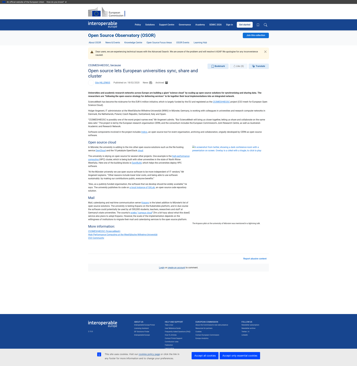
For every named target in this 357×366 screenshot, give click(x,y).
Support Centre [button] (166, 24)
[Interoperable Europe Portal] (102, 25)
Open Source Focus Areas (159, 42)
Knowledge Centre (133, 42)
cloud (140, 150)
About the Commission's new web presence (212, 325)
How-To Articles (171, 335)
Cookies (199, 332)
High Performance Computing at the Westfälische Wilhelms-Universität (122, 234)
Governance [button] (185, 24)
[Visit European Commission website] (108, 11)
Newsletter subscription (250, 325)
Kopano (145, 202)
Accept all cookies (205, 355)
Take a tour (169, 325)
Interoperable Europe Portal (144, 325)
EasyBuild (137, 162)
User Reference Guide (173, 328)
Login (162, 267)
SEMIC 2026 (215, 24)
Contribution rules (171, 342)
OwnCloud (101, 150)
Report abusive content (254, 258)
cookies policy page (149, 354)
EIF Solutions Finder (141, 332)
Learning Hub (200, 42)
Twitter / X (245, 332)
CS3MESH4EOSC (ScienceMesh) (104, 231)
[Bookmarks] (258, 25)
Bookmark (219, 66)
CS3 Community (96, 238)
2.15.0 (90, 331)
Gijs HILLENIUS (102, 82)
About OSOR (95, 42)
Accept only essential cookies (239, 355)
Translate (260, 66)
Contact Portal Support (173, 338)
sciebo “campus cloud (141, 212)
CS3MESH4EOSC (221, 101)
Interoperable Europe (142, 335)
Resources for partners (204, 328)
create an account (176, 267)
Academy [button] (200, 24)
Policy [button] (138, 24)
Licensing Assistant (141, 328)
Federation (169, 345)
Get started (244, 24)
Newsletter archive (248, 328)
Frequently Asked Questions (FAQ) (177, 332)
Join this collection (255, 35)
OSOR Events (182, 42)
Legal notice (169, 348)
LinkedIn (245, 335)
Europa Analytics (202, 338)
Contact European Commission (207, 335)
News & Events (112, 42)
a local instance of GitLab (142, 187)
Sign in (229, 24)
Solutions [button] (150, 24)
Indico (144, 132)
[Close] (265, 52)
